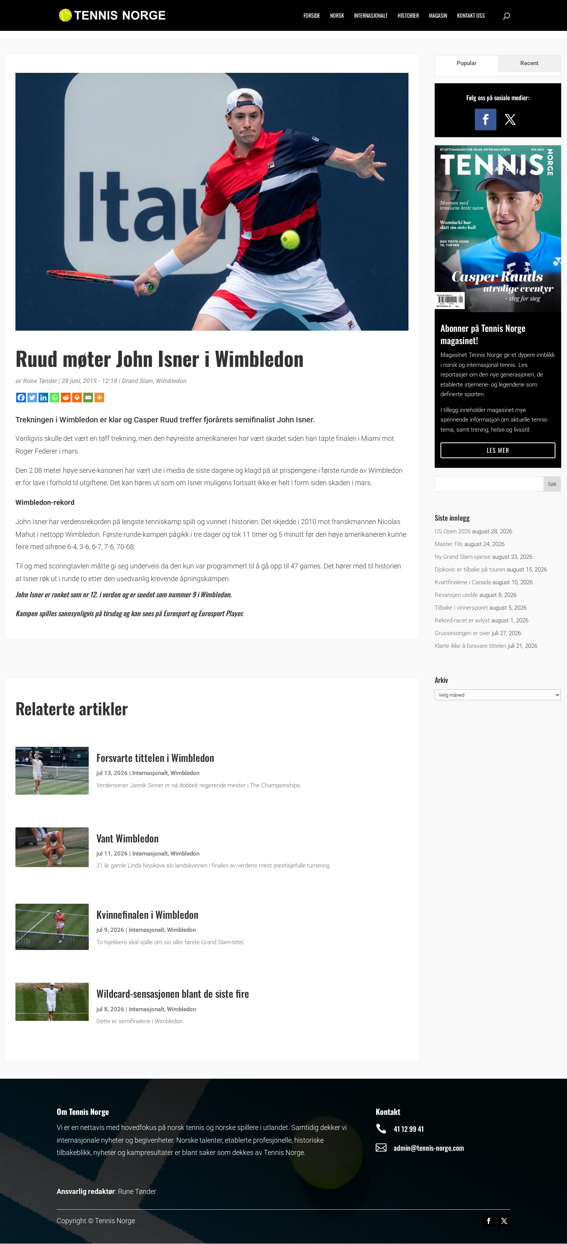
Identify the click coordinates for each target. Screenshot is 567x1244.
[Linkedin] (43, 397)
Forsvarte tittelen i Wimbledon (155, 757)
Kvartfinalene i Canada (463, 582)
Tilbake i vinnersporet (461, 607)
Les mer (498, 450)
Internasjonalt (371, 16)
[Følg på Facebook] (485, 119)
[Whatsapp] (54, 397)
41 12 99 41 (409, 1129)
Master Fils (449, 544)
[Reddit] (66, 397)
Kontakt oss (471, 16)
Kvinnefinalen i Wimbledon (147, 914)
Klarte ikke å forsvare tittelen (470, 645)
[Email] (88, 397)
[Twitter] (32, 397)
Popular (467, 63)
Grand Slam (137, 381)
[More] (99, 397)
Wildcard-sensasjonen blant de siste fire (172, 993)
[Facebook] (21, 397)
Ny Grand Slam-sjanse (463, 556)
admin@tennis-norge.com (429, 1148)
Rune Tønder (40, 381)
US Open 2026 (453, 531)
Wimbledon (171, 381)
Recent (529, 63)
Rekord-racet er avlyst (462, 620)
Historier (408, 16)
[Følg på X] (510, 119)
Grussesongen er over (462, 633)
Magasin (438, 16)
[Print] (77, 397)
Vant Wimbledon (127, 838)
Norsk (337, 16)
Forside (312, 16)
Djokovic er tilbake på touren (470, 569)
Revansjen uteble (456, 595)
